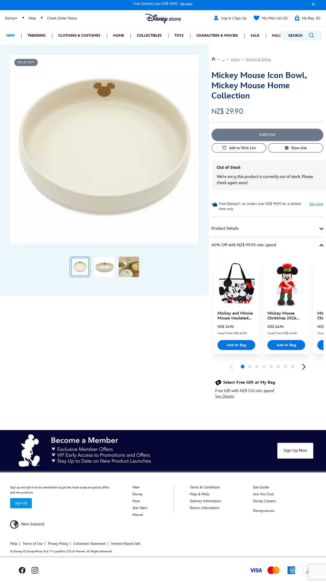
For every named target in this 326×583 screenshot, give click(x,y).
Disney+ (11, 18)
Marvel (137, 515)
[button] (312, 6)
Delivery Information (205, 501)
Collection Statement (89, 543)
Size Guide (261, 487)
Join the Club (263, 494)
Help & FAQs (200, 494)
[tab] (267, 229)
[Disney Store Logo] (163, 18)
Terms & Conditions (205, 487)
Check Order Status (62, 18)
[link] (231, 367)
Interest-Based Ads (126, 543)
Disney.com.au (264, 511)
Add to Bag (236, 345)
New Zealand (32, 524)
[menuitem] (10, 36)
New (136, 487)
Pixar (136, 501)
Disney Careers (264, 501)
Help (32, 18)
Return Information (205, 508)
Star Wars (139, 508)
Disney (137, 494)
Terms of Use (33, 543)
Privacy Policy (58, 543)
